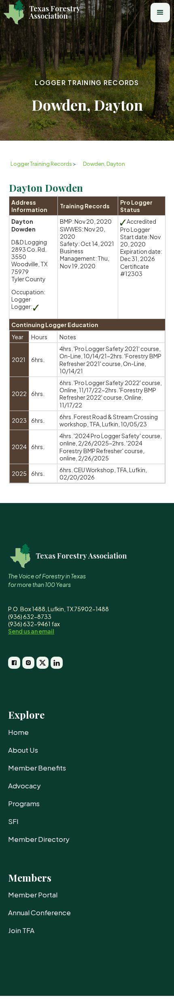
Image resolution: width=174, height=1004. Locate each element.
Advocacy (24, 785)
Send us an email (31, 631)
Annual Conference (39, 912)
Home (18, 732)
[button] (160, 12)
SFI (13, 821)
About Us (23, 749)
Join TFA (21, 930)
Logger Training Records (87, 82)
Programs (24, 803)
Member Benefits (37, 767)
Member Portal (32, 894)
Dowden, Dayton (104, 164)
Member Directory (39, 839)
